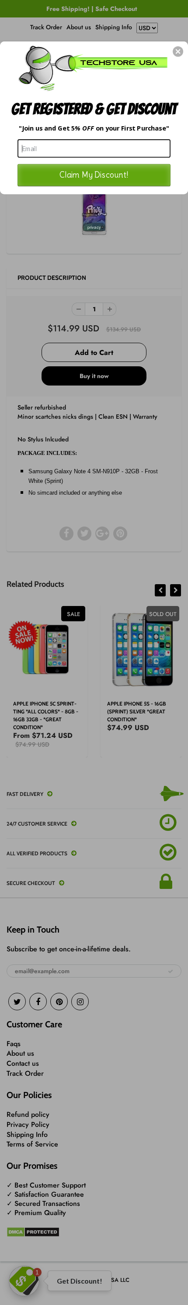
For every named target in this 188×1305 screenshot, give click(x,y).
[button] (178, 51)
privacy (94, 227)
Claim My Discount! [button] (94, 174)
